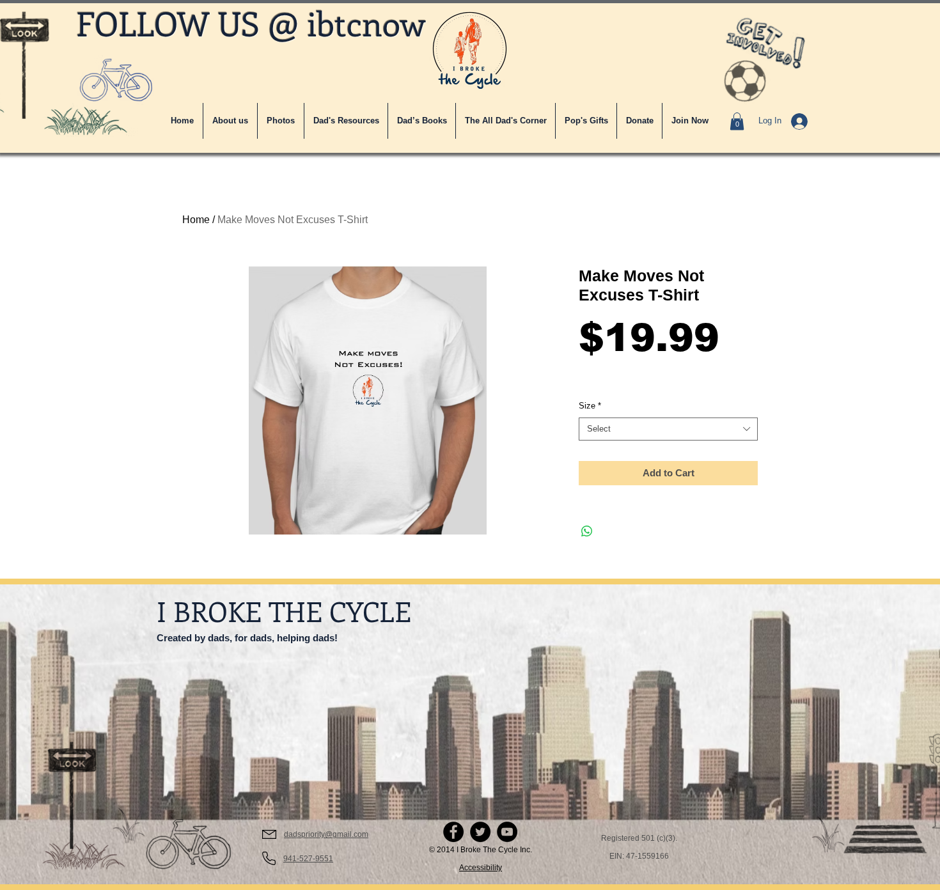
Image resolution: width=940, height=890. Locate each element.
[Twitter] (480, 832)
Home (196, 219)
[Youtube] (507, 832)
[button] (505, 121)
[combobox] (668, 429)
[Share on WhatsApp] (587, 531)
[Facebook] (453, 832)
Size (590, 405)
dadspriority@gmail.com (326, 834)
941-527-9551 (308, 858)
